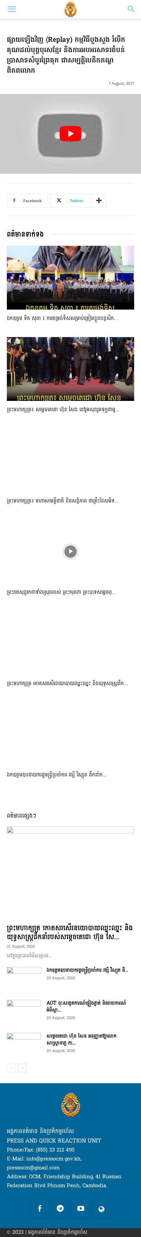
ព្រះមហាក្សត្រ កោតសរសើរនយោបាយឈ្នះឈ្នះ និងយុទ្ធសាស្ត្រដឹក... (67, 683)
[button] (12, 9)
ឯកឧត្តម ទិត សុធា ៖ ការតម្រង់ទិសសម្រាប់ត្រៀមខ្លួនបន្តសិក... (62, 318)
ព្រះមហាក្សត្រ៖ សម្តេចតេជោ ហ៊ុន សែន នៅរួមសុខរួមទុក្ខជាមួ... (63, 409)
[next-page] (22, 1068)
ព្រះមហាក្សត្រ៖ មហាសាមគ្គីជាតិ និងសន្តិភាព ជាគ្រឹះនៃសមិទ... (63, 501)
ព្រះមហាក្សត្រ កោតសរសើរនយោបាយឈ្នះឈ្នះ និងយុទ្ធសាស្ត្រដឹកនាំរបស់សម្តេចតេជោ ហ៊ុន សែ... (70, 932)
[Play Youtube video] (70, 134)
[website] (101, 1209)
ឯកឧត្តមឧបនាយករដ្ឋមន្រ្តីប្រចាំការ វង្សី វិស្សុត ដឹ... (87, 970)
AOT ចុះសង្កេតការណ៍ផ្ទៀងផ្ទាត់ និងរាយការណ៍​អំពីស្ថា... (86, 1006)
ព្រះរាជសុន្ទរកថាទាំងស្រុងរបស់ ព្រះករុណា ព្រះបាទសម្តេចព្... (61, 592)
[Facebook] (39, 1209)
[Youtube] (80, 1209)
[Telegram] (60, 1209)
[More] (99, 201)
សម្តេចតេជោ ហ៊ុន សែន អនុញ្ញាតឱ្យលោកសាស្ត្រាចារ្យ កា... (81, 1039)
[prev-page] (11, 1068)
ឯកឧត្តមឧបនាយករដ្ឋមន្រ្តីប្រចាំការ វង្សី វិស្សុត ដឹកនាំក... (57, 774)
